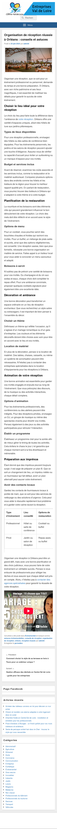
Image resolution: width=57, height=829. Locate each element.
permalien (19, 643)
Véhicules (9, 807)
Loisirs (8, 784)
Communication (12, 760)
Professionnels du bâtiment (16, 795)
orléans (18, 640)
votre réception (26, 119)
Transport (9, 804)
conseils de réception (33, 638)
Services (9, 801)
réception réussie (28, 640)
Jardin (8, 781)
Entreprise (10, 763)
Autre (8, 755)
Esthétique (10, 766)
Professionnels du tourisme (16, 798)
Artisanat (9, 752)
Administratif (11, 746)
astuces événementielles (14, 638)
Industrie (9, 778)
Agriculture (10, 749)
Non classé (10, 792)
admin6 (26, 43)
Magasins (9, 786)
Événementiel (30, 635)
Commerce (10, 758)
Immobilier (10, 775)
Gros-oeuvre (10, 772)
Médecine (9, 789)
